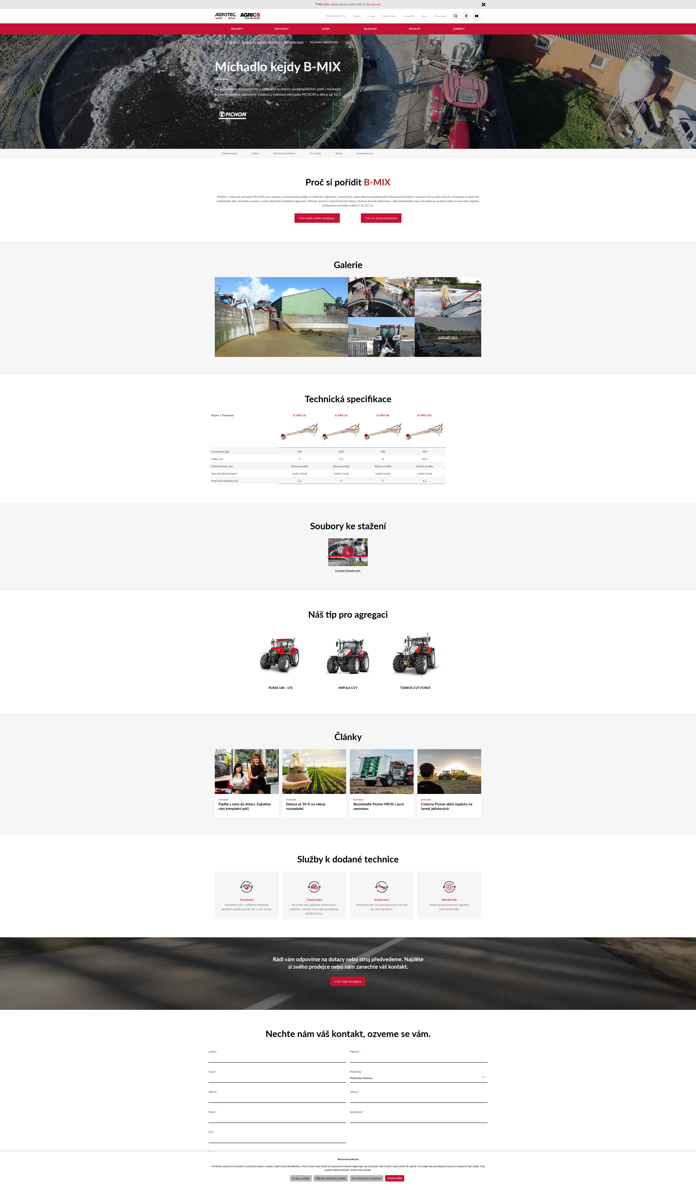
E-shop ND (402, 17)
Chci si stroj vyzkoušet (388, 222)
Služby (354, 154)
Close (483, 5)
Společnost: (356, 1130)
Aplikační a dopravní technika (260, 42)
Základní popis (231, 154)
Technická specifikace (293, 154)
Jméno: (212, 1070)
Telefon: (212, 1110)
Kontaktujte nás (383, 154)
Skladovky (370, 31)
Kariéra (343, 17)
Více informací (379, 5)
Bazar (420, 17)
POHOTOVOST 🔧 (319, 17)
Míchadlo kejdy (294, 42)
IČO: (211, 1150)
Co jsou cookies (301, 1178)
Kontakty (459, 31)
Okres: (212, 1130)
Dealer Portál (379, 17)
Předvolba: (356, 1090)
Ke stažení (328, 154)
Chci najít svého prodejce (311, 222)
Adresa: (354, 1110)
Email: (211, 1090)
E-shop (359, 17)
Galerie (260, 154)
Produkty (231, 42)
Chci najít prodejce (348, 1000)
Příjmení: (354, 1070)
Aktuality (414, 31)
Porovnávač (438, 17)
